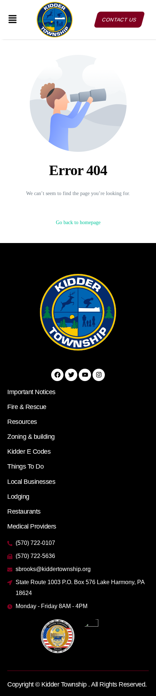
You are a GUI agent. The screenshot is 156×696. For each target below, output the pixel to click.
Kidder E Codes (28, 451)
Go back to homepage (78, 222)
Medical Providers (31, 526)
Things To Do (25, 466)
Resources (22, 421)
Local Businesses (31, 481)
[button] (12, 20)
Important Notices (31, 392)
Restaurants (24, 511)
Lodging (18, 496)
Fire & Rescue (26, 406)
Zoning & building (31, 436)
